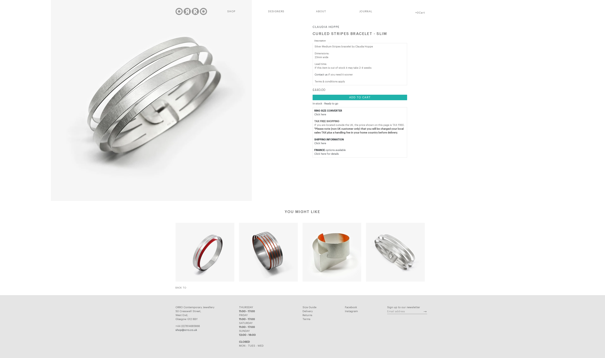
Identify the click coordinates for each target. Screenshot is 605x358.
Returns (307, 315)
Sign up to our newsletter (403, 307)
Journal (365, 11)
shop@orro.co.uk (186, 330)
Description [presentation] (320, 41)
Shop (231, 11)
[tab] (320, 40)
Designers (276, 11)
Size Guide (309, 307)
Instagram (351, 311)
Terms (306, 319)
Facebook (351, 307)
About (321, 11)
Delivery (307, 311)
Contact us (321, 74)
